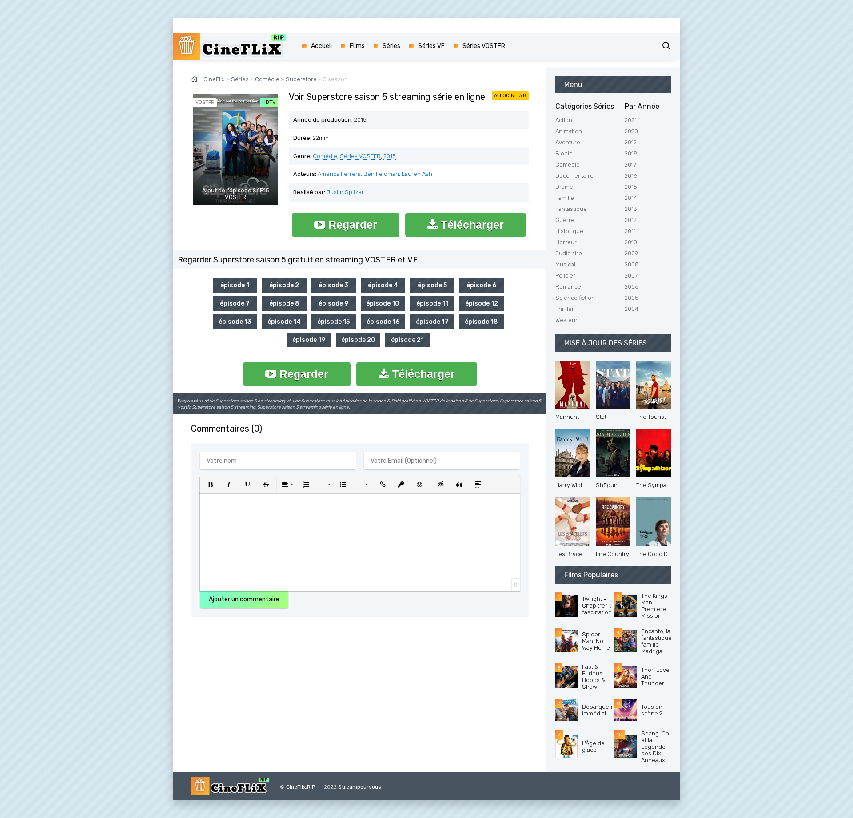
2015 (389, 156)
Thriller (564, 309)
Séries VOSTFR (360, 156)
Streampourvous (359, 787)
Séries (391, 46)
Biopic (563, 153)
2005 (631, 297)
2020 (631, 131)
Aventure (567, 142)
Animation (568, 131)
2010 (631, 242)
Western (566, 320)
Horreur (566, 242)
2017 (630, 164)
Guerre (564, 220)
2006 (631, 286)
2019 (631, 142)
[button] (210, 484)
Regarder (351, 224)
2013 (631, 209)
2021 (631, 120)
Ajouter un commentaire (244, 599)
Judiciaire (568, 253)
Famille (564, 198)
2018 (631, 153)
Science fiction (575, 297)
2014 (631, 198)
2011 (630, 231)
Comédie (325, 156)
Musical (565, 264)
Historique (569, 231)
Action (563, 120)
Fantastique (571, 209)
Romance (568, 286)
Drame (564, 186)
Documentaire (574, 175)
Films (357, 46)
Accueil (321, 46)
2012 (631, 220)
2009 (631, 253)
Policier (565, 275)
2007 (631, 275)
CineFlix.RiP (300, 787)
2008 (632, 264)
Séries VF (431, 46)
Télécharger (471, 224)
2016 (631, 175)
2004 (631, 309)
